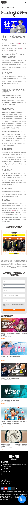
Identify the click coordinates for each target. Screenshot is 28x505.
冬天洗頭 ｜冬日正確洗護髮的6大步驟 (10, 356)
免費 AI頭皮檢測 (22, 499)
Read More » (3, 338)
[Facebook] (2, 488)
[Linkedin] (9, 488)
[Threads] (16, 488)
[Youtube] (5, 488)
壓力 (19, 43)
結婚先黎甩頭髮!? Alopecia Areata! (10, 400)
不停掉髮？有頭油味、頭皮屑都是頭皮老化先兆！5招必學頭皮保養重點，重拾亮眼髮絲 (14, 422)
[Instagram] (13, 488)
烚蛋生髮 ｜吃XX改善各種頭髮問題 (10, 378)
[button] (26, 2)
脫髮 (22, 48)
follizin (13, 210)
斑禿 (8, 50)
